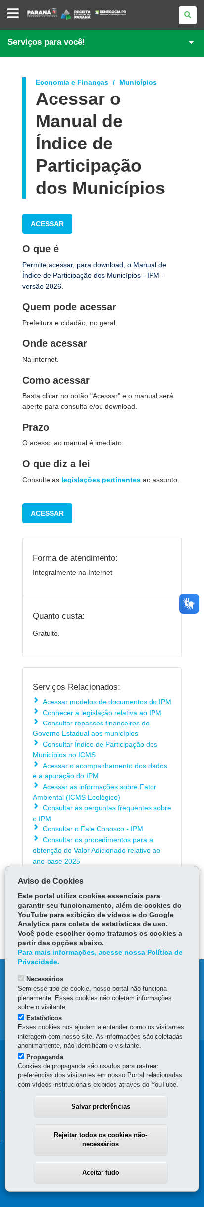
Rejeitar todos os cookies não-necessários (100, 1139)
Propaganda (44, 1057)
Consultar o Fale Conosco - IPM (93, 829)
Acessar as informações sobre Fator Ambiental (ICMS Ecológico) (94, 792)
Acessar (47, 224)
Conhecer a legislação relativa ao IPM (102, 713)
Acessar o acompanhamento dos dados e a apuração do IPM (100, 771)
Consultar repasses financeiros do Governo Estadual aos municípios (91, 728)
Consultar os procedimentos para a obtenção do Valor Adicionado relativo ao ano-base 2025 (96, 850)
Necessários (44, 979)
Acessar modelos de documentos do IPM (107, 702)
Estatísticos (44, 1018)
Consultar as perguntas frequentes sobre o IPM (102, 813)
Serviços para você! (46, 42)
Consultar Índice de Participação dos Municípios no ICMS (95, 749)
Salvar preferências (100, 1106)
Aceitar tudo (100, 1172)
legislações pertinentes (101, 479)
